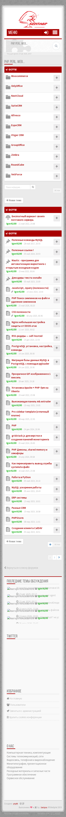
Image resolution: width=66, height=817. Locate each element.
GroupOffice (18, 145)
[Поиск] (33, 187)
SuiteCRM (16, 105)
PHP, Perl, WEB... (14, 62)
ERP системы (19, 497)
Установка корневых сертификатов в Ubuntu (40, 587)
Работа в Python (21, 477)
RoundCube (17, 164)
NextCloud (17, 95)
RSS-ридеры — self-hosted (26, 336)
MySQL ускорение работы (26, 487)
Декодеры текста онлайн (26, 277)
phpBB (15, 804)
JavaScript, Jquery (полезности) (30, 288)
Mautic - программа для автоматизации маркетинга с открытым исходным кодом (26, 264)
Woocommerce (19, 76)
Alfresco (15, 115)
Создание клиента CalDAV (26, 528)
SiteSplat (44, 807)
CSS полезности (20, 312)
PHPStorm (17, 517)
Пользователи (17, 704)
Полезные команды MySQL (27, 240)
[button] (59, 557)
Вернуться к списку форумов (22, 567)
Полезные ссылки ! (22, 250)
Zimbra (15, 154)
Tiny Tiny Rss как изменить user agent (36, 595)
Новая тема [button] (14, 200)
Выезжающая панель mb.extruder (31, 401)
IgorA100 (11, 223)
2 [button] (54, 557)
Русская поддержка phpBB (16, 813)
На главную (15, 698)
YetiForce (16, 174)
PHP (13, 425)
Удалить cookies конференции (25, 717)
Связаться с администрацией (25, 710)
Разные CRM (18, 507)
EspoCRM (16, 125)
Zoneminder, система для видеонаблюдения (39, 602)
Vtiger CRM (17, 135)
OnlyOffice (17, 85)
